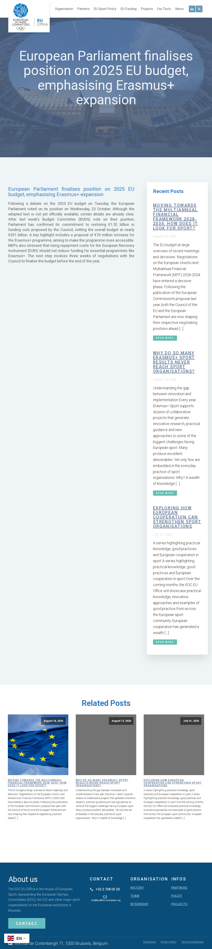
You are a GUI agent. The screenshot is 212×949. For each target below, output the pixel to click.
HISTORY (137, 887)
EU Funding (128, 9)
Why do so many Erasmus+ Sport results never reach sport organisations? (174, 362)
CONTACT (27, 923)
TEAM (134, 895)
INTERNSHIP (139, 904)
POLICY (176, 895)
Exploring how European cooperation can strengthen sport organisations (177, 517)
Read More (165, 338)
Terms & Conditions (192, 941)
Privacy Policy (168, 941)
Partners (83, 9)
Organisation (64, 9)
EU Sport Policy (105, 9)
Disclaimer (149, 941)
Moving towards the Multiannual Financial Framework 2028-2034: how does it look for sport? (175, 216)
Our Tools (164, 9)
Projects (147, 9)
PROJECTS (179, 904)
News (179, 9)
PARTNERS (179, 887)
